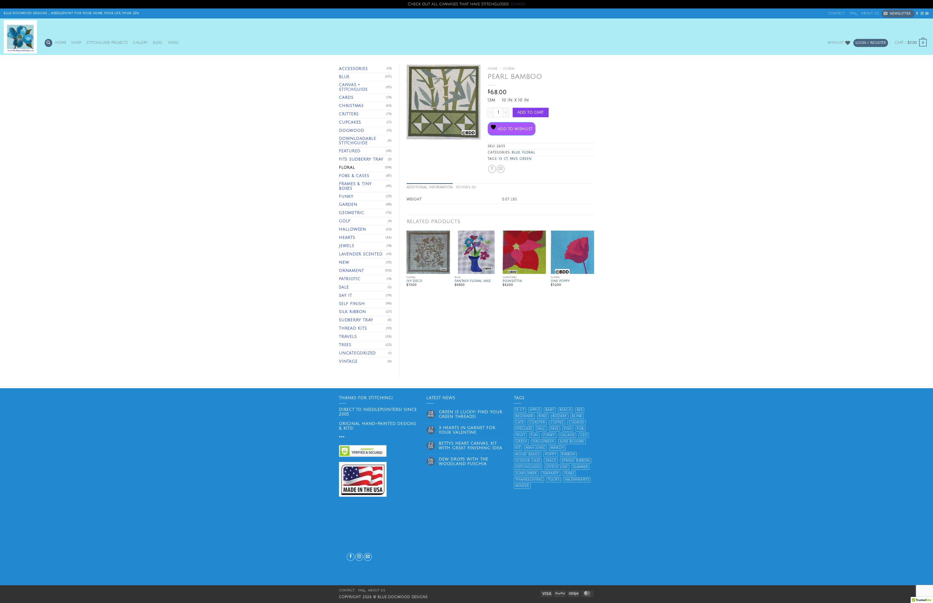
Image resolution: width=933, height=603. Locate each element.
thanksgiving (529, 479)
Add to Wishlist (514, 129)
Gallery (140, 43)
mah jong (535, 448)
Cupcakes (350, 122)
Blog (158, 43)
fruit (520, 435)
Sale (344, 287)
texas (569, 473)
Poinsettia (512, 281)
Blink (577, 416)
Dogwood (351, 130)
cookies (576, 422)
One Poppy (560, 281)
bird (543, 416)
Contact (836, 13)
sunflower (526, 473)
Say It (345, 295)
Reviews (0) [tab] (466, 187)
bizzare (560, 416)
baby (549, 410)
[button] (898, 14)
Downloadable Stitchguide (357, 140)
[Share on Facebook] (492, 169)
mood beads (527, 454)
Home (60, 43)
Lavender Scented (361, 254)
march (557, 448)
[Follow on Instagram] (922, 13)
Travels (348, 336)
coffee (556, 422)
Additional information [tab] (430, 187)
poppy (550, 454)
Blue (344, 77)
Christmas (351, 106)
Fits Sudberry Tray (361, 159)
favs (514, 159)
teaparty (550, 473)
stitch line (557, 467)
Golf (345, 221)
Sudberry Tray (356, 320)
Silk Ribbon (352, 312)
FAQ (853, 13)
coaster (537, 422)
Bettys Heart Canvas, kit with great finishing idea (470, 445)
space (550, 460)
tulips (554, 479)
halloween (543, 441)
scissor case (527, 460)
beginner (524, 416)
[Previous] (407, 264)
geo (583, 435)
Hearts (347, 237)
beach (565, 410)
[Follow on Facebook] (917, 13)
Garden (348, 204)
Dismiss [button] (518, 4)
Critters (349, 114)
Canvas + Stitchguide (353, 87)
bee (580, 410)
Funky (346, 196)
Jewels (346, 246)
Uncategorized (357, 353)
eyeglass (523, 429)
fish (568, 429)
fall (541, 429)
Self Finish (352, 304)
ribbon (568, 454)
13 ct (503, 159)
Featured (350, 151)
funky (549, 435)
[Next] (593, 264)
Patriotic (350, 279)
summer (580, 467)
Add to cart (531, 112)
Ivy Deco (414, 281)
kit (517, 448)
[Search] (48, 43)
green (525, 159)
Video (173, 43)
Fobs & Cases (354, 176)
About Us (870, 13)
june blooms (572, 441)
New (344, 262)
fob (580, 429)
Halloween (352, 229)
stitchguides (528, 467)
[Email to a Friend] (500, 169)
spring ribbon (576, 460)
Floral (347, 167)
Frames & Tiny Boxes (355, 186)
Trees (345, 345)
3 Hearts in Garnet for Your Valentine (467, 430)
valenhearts (577, 479)
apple (535, 410)
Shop (76, 43)
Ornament (351, 271)
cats (519, 422)
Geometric (351, 213)
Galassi (567, 435)
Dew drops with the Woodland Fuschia (463, 461)
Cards (346, 97)
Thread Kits (353, 328)
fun (534, 435)
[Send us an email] (927, 13)
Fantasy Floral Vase (473, 281)
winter (522, 486)
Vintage (348, 361)
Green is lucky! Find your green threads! (470, 414)
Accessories (353, 69)
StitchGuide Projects (107, 43)
